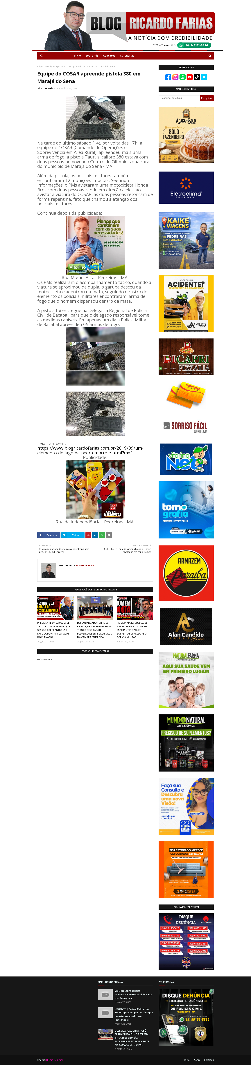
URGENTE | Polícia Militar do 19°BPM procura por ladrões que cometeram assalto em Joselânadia (134, 1014)
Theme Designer (54, 1060)
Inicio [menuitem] (77, 55)
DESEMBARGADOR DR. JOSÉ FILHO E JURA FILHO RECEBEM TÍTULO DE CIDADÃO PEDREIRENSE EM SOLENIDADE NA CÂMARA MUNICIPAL (94, 630)
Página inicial (44, 66)
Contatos (209, 1060)
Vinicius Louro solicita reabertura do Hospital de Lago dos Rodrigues (133, 994)
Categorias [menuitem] (127, 55)
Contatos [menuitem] (109, 55)
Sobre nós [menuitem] (92, 55)
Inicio (187, 1060)
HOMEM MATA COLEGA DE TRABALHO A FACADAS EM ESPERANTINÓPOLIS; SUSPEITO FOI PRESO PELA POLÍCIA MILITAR (132, 630)
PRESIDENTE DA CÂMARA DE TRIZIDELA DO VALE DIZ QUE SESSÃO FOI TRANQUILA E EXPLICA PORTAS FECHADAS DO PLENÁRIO (53, 630)
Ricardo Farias (46, 88)
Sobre (197, 1060)
